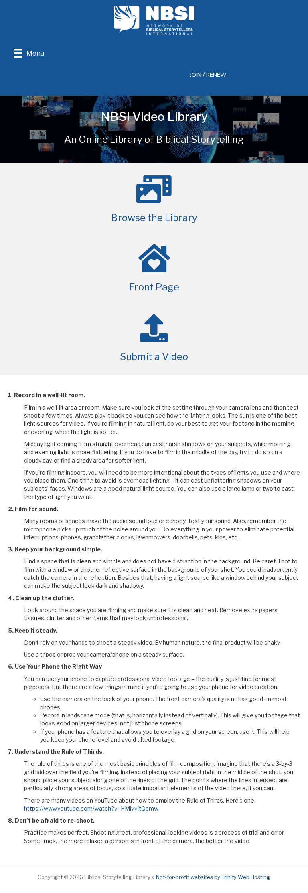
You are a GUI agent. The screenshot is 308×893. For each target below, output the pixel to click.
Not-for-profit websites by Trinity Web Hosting (213, 877)
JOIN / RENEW (208, 75)
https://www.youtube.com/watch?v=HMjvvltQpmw (92, 808)
